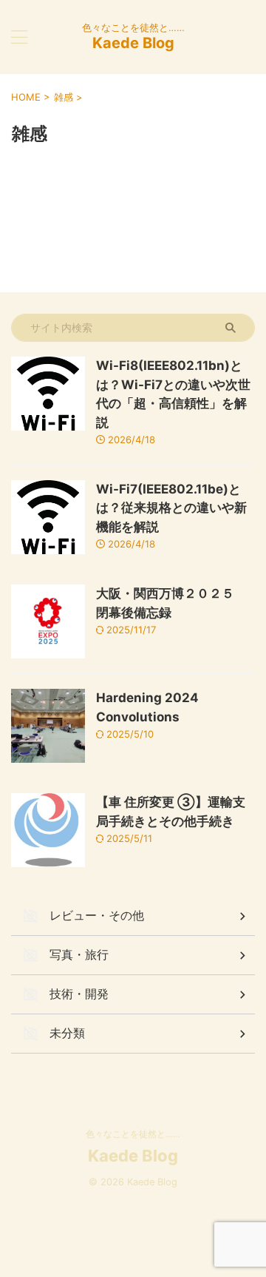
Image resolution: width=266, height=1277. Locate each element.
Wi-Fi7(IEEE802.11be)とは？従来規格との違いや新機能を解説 (171, 508)
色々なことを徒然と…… (133, 1133)
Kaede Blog (133, 43)
